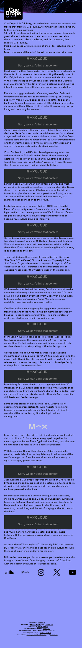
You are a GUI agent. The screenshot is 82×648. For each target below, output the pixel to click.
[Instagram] (41, 572)
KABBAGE (41, 622)
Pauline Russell (35, 624)
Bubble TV (46, 629)
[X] (57, 572)
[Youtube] (72, 572)
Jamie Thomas (42, 626)
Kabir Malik (49, 624)
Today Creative (45, 633)
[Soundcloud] (9, 572)
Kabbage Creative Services (36, 635)
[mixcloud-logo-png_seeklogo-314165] (25, 572)
